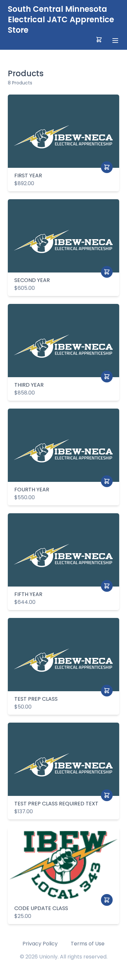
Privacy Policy (40, 943)
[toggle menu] (115, 40)
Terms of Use (88, 943)
